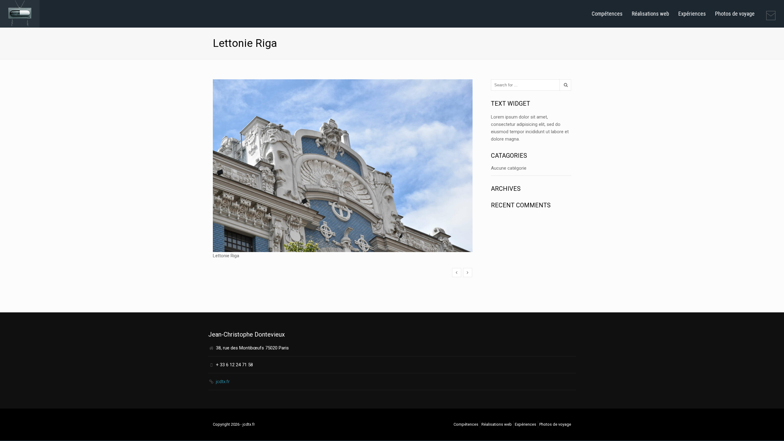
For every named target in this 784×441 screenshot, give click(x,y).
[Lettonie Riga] (456, 272)
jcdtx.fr (223, 381)
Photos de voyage (735, 13)
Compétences (607, 13)
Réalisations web (650, 13)
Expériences (692, 13)
